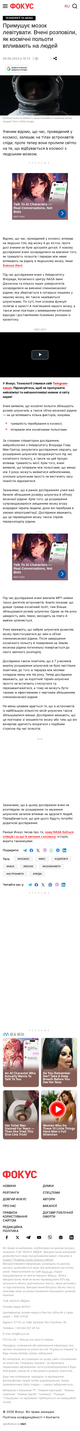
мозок (29, 866)
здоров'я (62, 858)
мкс (42, 858)
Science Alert (12, 265)
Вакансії (50, 1206)
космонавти (52, 866)
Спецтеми (51, 1192)
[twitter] (17, 1237)
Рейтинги (11, 1192)
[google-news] (60, 1237)
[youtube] (39, 1237)
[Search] (75, 6)
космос (24, 858)
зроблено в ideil (15, 1424)
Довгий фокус (15, 1199)
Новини (9, 1186)
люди (38, 873)
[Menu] (5, 6)
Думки (48, 1186)
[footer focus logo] (20, 1174)
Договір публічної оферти (58, 1214)
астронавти (16, 873)
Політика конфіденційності (22, 1417)
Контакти (53, 1417)
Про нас (9, 1206)
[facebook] (6, 1237)
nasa (11, 866)
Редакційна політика (12, 1229)
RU (67, 6)
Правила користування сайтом (15, 1216)
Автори (49, 1199)
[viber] (49, 1237)
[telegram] (28, 1237)
